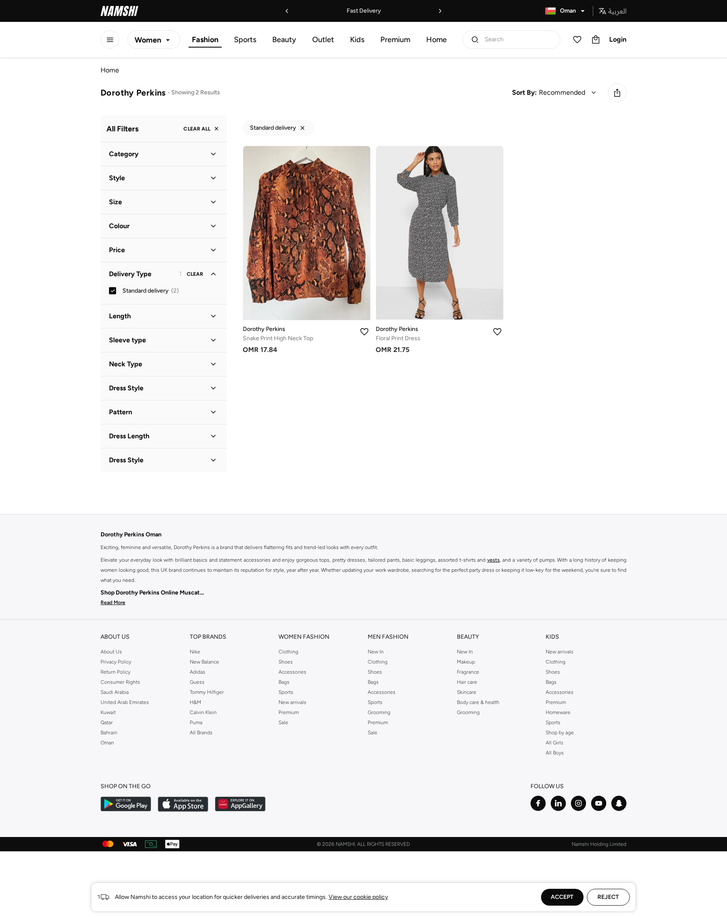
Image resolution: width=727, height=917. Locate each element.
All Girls (554, 743)
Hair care (467, 682)
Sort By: (524, 92)
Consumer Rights (120, 682)
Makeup (466, 662)
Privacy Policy (116, 662)
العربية (617, 11)
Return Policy (115, 672)
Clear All (196, 129)
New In (376, 652)
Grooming (379, 712)
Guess (197, 682)
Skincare (466, 692)
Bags (284, 682)
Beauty (284, 39)
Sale (283, 722)
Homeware (558, 712)
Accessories (292, 672)
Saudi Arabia (115, 692)
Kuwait (108, 712)
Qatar (107, 722)
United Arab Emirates (125, 702)
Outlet (323, 39)
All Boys (555, 753)
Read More (113, 602)
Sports (245, 39)
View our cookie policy (358, 897)
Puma (196, 722)
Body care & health (478, 702)
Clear (195, 274)
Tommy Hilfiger (207, 692)
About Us (111, 652)
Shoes (286, 662)
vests (493, 560)
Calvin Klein (203, 712)
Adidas (197, 672)
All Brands (201, 733)
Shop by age (560, 733)
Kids (357, 39)
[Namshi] (119, 11)
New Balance (204, 662)
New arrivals (292, 702)
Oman (107, 743)
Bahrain (109, 733)
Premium (395, 39)
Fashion (205, 39)
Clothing (288, 652)
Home (436, 39)
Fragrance (468, 672)
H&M (195, 702)
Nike (195, 652)
